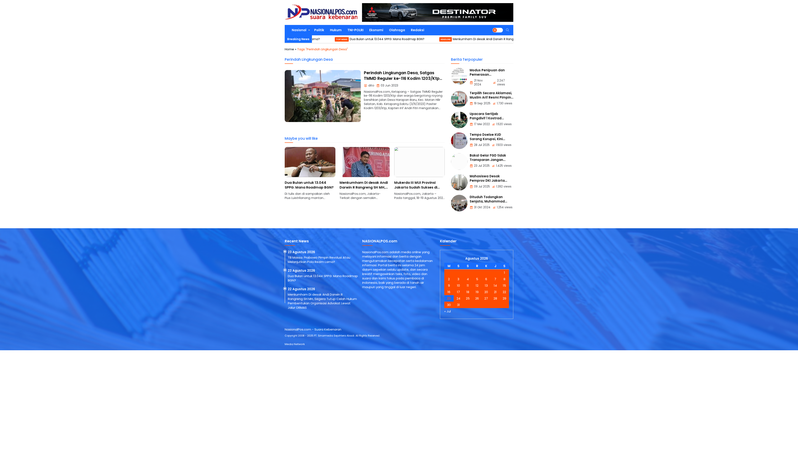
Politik (319, 30)
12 (477, 285)
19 (477, 292)
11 (468, 285)
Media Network (295, 344)
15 (504, 285)
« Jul (447, 311)
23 (449, 298)
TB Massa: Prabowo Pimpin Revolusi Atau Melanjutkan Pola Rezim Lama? (319, 259)
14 (495, 285)
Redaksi (417, 30)
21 (495, 292)
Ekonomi (376, 30)
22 (504, 292)
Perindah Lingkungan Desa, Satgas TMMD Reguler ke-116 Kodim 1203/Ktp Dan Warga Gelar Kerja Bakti (402, 78)
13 (486, 285)
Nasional (299, 30)
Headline (417, 39)
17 (458, 292)
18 (467, 292)
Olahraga (397, 30)
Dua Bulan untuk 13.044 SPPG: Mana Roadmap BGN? (358, 39)
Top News (313, 39)
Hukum (336, 30)
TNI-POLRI (355, 30)
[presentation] (300, 175)
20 (486, 292)
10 (458, 285)
